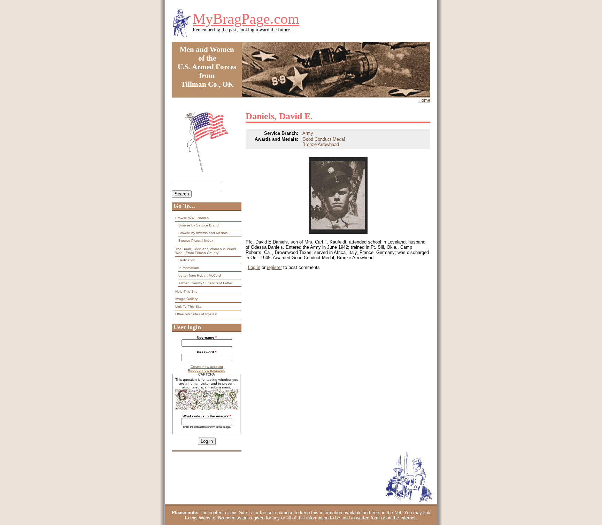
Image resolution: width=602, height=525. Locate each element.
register (274, 267)
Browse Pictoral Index (195, 240)
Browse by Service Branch (199, 225)
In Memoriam (188, 268)
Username (207, 337)
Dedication (186, 260)
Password (206, 352)
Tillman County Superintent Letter (205, 283)
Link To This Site (188, 306)
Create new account (207, 367)
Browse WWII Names (192, 218)
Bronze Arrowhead (320, 144)
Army (307, 133)
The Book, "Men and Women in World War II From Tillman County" (205, 251)
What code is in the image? (207, 416)
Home (424, 100)
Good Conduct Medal (323, 139)
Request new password (206, 370)
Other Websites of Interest (196, 314)
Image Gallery (186, 299)
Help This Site (186, 291)
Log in (254, 267)
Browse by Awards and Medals (202, 233)
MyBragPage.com (246, 19)
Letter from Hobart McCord (199, 275)
